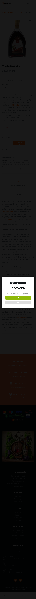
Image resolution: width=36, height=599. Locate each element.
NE (18, 302)
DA (18, 298)
